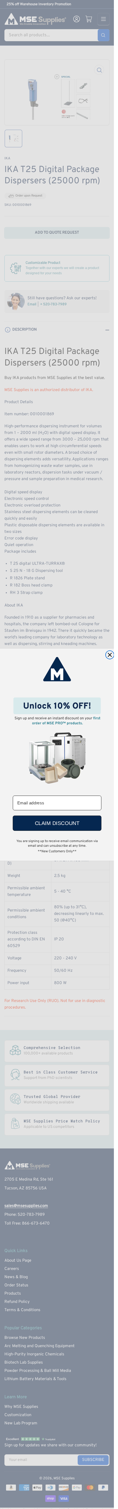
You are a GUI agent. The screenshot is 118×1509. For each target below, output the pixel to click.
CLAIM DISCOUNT (57, 823)
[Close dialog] (109, 654)
